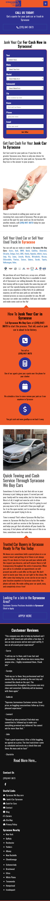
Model (9, 74)
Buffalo (9, 838)
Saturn (23, 259)
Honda (27, 253)
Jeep (4, 256)
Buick (28, 250)
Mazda (27, 256)
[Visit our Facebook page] (5, 784)
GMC (22, 253)
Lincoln (20, 256)
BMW (22, 250)
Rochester (10, 842)
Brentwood (10, 868)
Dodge (12, 253)
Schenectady (11, 864)
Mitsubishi (36, 256)
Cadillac (35, 250)
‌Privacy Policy (11, 824)
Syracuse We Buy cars (15, 795)
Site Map (9, 820)
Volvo (14, 262)
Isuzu (45, 253)
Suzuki (37, 259)
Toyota (44, 259)
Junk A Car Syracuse (14, 799)
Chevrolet (43, 250)
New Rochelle (11, 855)
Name (8, 103)
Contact (9, 807)
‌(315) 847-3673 (25, 353)
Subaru (30, 259)
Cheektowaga (11, 859)
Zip (7, 93)
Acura (11, 250)
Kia (9, 256)
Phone (9, 112)
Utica (8, 873)
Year (8, 55)
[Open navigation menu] (45, 3)
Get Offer (25, 132)
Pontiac (16, 259)
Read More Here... (25, 760)
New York (9, 834)
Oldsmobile (7, 259)
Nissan (44, 256)
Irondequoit (10, 889)
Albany (8, 851)
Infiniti (39, 253)
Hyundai (33, 253)
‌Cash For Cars (11, 803)
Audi (16, 250)
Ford (17, 253)
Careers (9, 816)
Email (8, 121)
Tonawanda (10, 881)
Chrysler (6, 253)
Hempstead (10, 885)
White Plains (11, 877)
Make (8, 64)
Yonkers (9, 846)
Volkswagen (7, 262)
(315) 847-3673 (9, 778)
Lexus (14, 256)
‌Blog (7, 811)
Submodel (10, 83)
